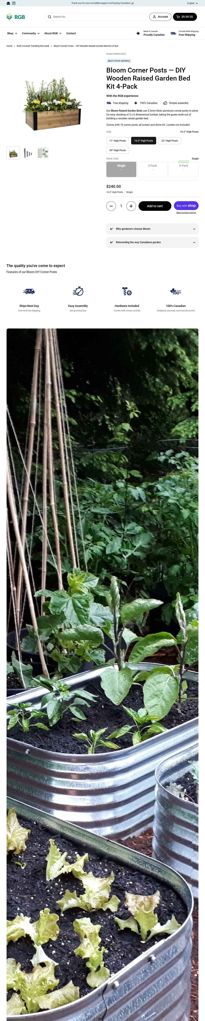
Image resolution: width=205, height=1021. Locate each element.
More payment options (186, 213)
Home (9, 46)
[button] (185, 17)
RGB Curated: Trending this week (33, 46)
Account (163, 16)
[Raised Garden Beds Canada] (15, 16)
